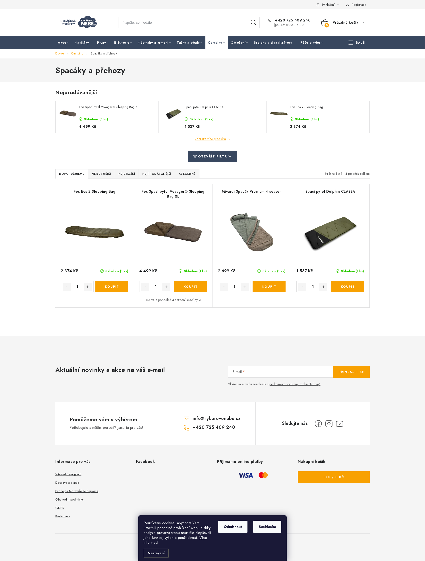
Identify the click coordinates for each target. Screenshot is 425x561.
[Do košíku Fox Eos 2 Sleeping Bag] (111, 286)
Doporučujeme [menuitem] (71, 174)
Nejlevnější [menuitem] (101, 174)
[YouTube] (339, 423)
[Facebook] (318, 423)
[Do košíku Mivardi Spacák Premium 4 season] (269, 286)
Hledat (253, 22)
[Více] (357, 42)
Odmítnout (233, 526)
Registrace (359, 4)
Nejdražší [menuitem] (126, 174)
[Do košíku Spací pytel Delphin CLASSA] (347, 286)
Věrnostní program (68, 474)
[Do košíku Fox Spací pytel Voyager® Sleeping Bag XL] (190, 286)
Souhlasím (267, 526)
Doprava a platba (67, 482)
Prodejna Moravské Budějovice (76, 491)
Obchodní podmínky (69, 499)
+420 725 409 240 (292, 20)
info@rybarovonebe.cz (216, 418)
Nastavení (156, 553)
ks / (333, 477)
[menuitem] (63, 43)
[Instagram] (328, 423)
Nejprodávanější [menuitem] (156, 174)
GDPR (59, 508)
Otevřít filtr (212, 156)
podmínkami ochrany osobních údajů (295, 384)
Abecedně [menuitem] (187, 174)
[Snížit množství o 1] (67, 287)
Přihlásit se (351, 372)
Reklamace (62, 516)
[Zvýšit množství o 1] (88, 287)
